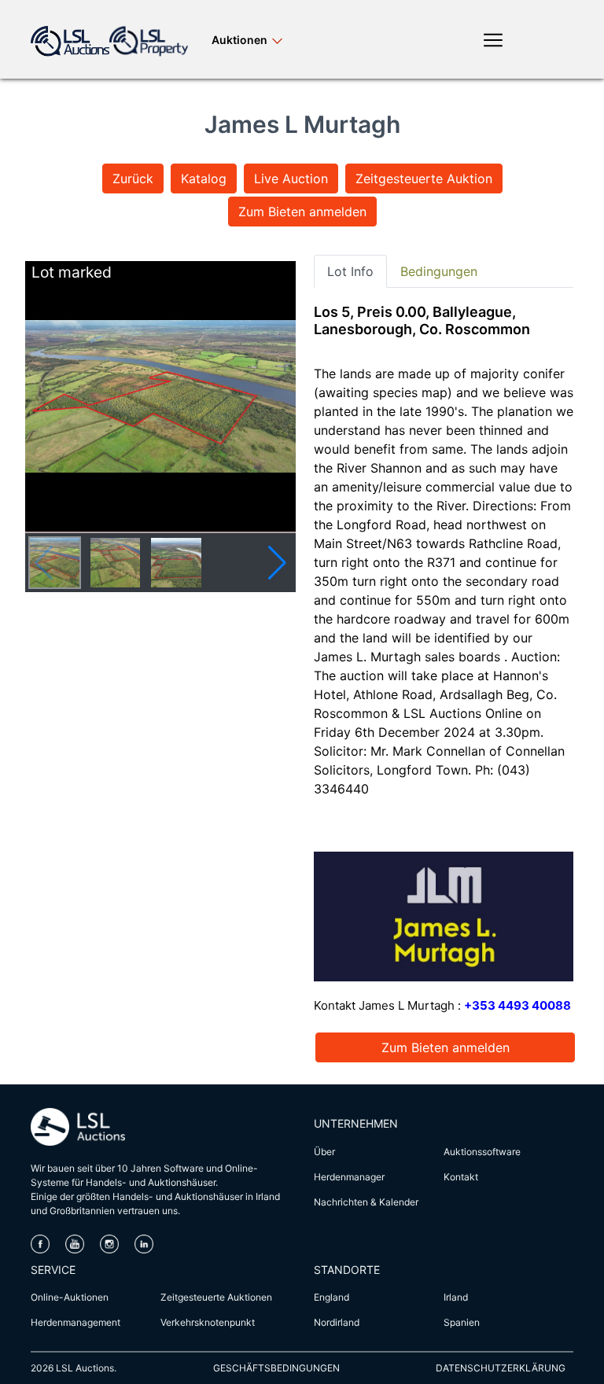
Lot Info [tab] (350, 271)
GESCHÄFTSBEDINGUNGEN (276, 1368)
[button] (277, 563)
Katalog (203, 178)
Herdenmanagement (75, 1322)
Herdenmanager (349, 1177)
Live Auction (291, 178)
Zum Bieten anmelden (302, 211)
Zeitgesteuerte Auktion (423, 178)
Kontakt (461, 1177)
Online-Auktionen (70, 1297)
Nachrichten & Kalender (366, 1202)
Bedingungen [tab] (438, 271)
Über (324, 1152)
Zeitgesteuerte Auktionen (216, 1297)
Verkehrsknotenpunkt (207, 1322)
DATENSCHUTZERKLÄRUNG (500, 1368)
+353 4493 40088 (517, 1005)
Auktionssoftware (482, 1152)
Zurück (132, 178)
